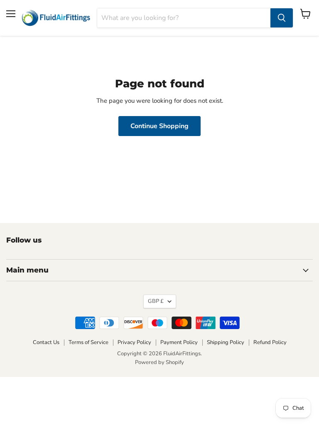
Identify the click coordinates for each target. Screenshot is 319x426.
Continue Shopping (159, 126)
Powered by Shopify (159, 362)
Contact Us (46, 342)
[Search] (281, 17)
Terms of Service (88, 342)
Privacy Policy (134, 342)
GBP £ (156, 301)
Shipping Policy (225, 342)
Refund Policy (270, 342)
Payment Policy (179, 342)
